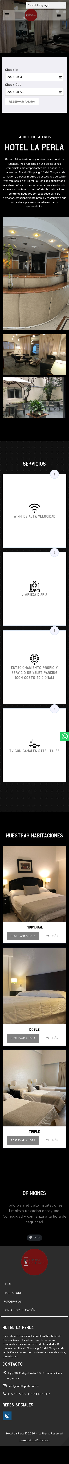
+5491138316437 (39, 1394)
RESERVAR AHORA (22, 102)
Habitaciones (13, 1293)
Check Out (13, 85)
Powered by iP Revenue (34, 1440)
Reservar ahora (23, 936)
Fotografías (13, 1301)
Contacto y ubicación (19, 1310)
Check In (11, 70)
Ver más (52, 935)
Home (8, 1284)
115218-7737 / (17, 1394)
